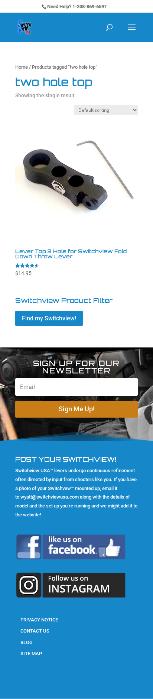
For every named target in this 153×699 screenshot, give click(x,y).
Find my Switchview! (49, 318)
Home (21, 67)
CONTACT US (34, 631)
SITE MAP (31, 653)
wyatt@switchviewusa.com (49, 497)
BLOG (26, 642)
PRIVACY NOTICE (39, 620)
